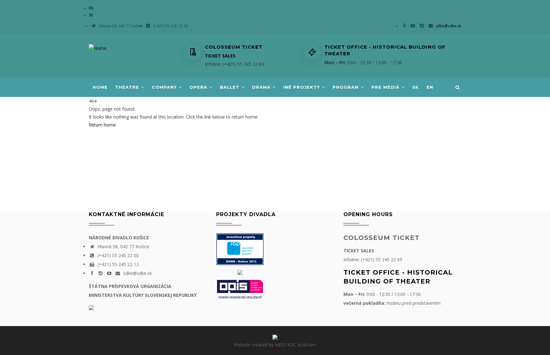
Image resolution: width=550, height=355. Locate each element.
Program (346, 87)
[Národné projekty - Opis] (240, 288)
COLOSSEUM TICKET (381, 238)
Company (165, 87)
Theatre (128, 87)
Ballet (230, 87)
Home (100, 87)
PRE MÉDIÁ (386, 87)
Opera (199, 87)
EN (91, 8)
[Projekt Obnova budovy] (240, 272)
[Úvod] (98, 47)
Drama (262, 87)
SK (91, 15)
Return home (102, 125)
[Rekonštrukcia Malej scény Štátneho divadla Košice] (240, 249)
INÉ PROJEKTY (302, 87)
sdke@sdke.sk (448, 26)
